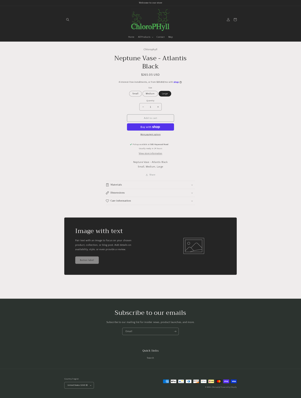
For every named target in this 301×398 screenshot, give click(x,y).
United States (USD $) (78, 385)
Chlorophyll (216, 387)
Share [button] (152, 175)
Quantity (150, 101)
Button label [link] (87, 260)
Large (165, 93)
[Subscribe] (175, 331)
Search (150, 358)
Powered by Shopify (229, 387)
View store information (150, 153)
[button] (67, 19)
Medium (150, 93)
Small (135, 93)
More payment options (150, 134)
